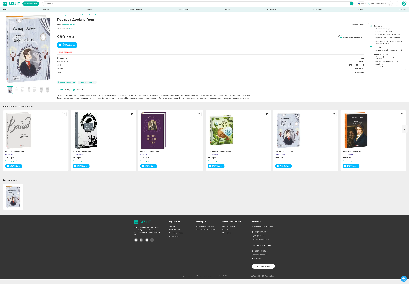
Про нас (90, 9)
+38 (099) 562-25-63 (261, 232)
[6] (47, 90)
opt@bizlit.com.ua (261, 255)
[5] (41, 90)
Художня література (66, 82)
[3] (28, 90)
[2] (22, 90)
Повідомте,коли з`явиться (69, 45)
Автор (80, 90)
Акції (4, 9)
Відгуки (69, 90)
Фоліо (70, 28)
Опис (60, 90)
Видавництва (271, 9)
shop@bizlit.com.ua (261, 240)
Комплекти (46, 9)
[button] (52, 90)
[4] (35, 90)
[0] (10, 90)
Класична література (87, 82)
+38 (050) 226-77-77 (261, 236)
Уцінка (360, 9)
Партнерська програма (205, 226)
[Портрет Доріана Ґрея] (28, 49)
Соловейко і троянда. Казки (219, 151)
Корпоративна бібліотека (206, 229)
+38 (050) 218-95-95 (261, 251)
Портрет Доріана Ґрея (14, 151)
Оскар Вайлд (69, 25)
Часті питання (184, 9)
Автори (227, 9)
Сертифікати (317, 9)
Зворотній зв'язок (263, 266)
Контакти (402, 9)
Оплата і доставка (135, 9)
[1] (16, 90)
